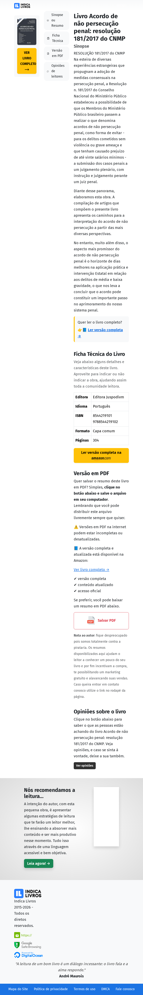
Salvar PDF (106, 620)
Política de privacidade (51, 989)
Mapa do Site (18, 989)
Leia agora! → (38, 863)
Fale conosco (125, 989)
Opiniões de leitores (57, 71)
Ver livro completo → (91, 569)
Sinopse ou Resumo (57, 20)
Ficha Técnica (57, 38)
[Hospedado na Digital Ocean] (28, 954)
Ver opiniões (84, 765)
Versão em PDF (57, 53)
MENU (121, 5)
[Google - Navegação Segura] (27, 944)
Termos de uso (84, 989)
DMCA (105, 989)
